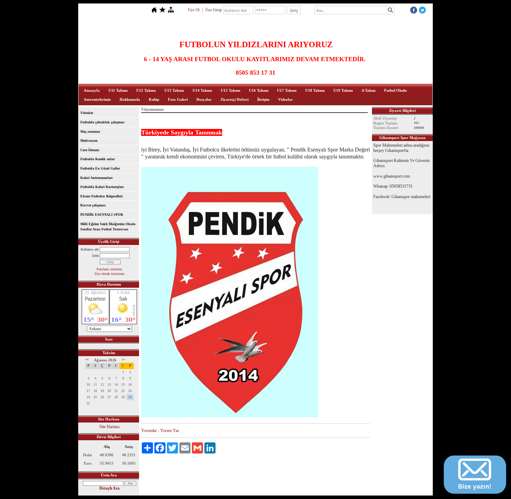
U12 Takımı (146, 90)
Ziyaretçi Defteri (234, 99)
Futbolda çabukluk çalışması (102, 122)
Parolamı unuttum (109, 269)
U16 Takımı (258, 90)
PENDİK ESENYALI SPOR (101, 214)
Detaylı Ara (109, 488)
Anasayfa (92, 90)
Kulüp (154, 99)
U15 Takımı (230, 90)
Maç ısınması (90, 131)
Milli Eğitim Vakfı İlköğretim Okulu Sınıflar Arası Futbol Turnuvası (108, 226)
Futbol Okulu (395, 90)
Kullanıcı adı (90, 249)
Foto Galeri (178, 99)
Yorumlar (149, 430)
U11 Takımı (118, 90)
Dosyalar (204, 99)
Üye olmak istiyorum (109, 274)
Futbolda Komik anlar (97, 159)
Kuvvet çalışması (93, 205)
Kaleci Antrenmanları (96, 178)
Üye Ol (194, 10)
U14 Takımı (202, 90)
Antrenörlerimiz (97, 99)
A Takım (368, 90)
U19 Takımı (343, 90)
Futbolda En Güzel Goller (100, 168)
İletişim (263, 99)
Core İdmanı (89, 150)
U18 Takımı (315, 90)
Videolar (285, 99)
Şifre (95, 255)
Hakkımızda (130, 99)
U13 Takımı (174, 90)
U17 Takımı (287, 90)
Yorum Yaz (169, 430)
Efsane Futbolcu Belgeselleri (101, 196)
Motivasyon (89, 140)
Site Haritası (109, 426)
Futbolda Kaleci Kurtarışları (102, 187)
